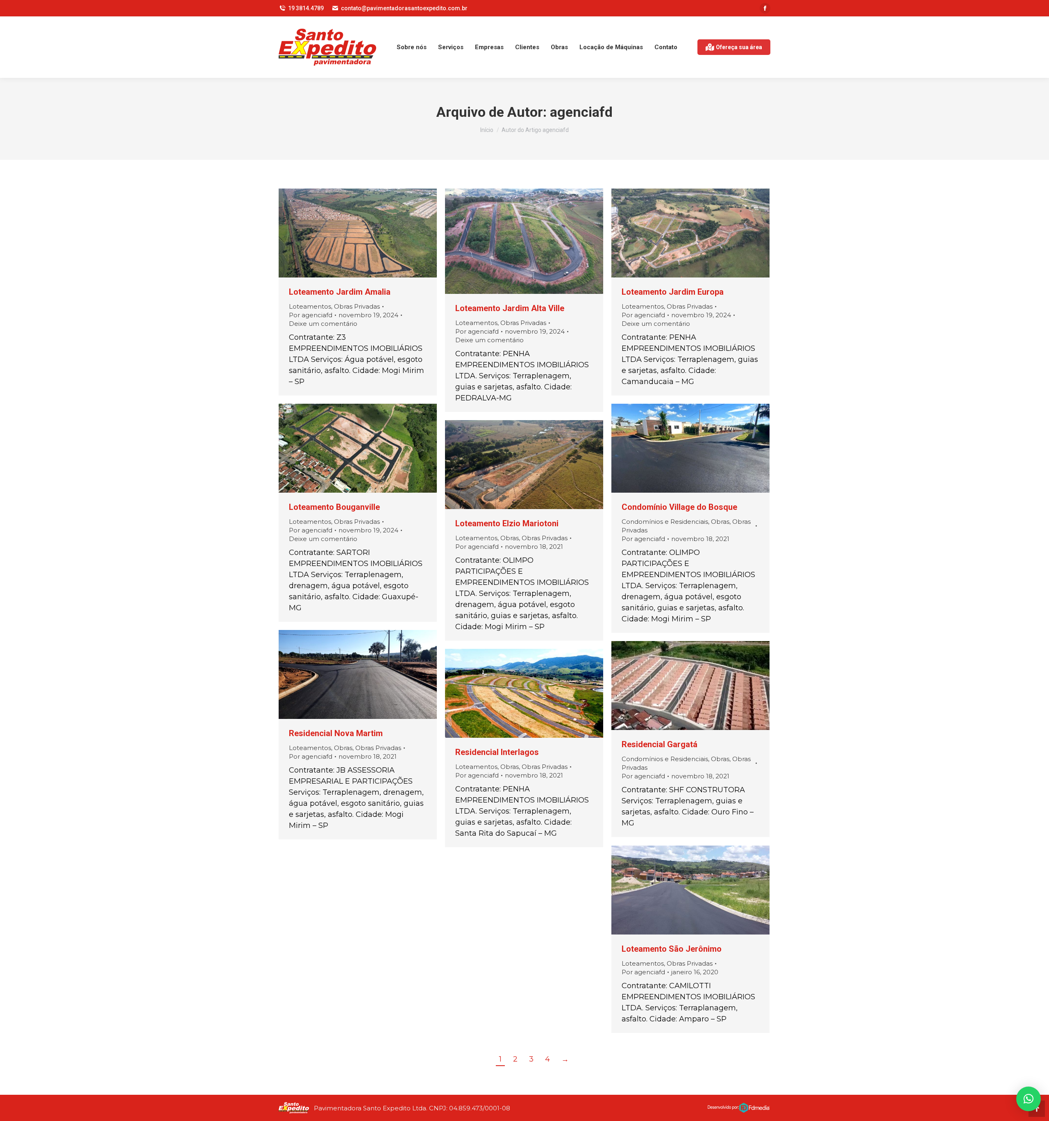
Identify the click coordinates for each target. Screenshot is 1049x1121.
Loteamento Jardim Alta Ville (509, 308)
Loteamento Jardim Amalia (340, 292)
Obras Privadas (357, 306)
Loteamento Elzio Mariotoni (507, 523)
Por (310, 315)
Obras (720, 521)
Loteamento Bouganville (334, 507)
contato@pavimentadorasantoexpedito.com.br (404, 8)
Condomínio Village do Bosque (679, 507)
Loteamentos (310, 306)
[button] (1028, 1099)
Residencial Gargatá (659, 744)
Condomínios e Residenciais (665, 521)
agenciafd (581, 112)
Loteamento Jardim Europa (673, 292)
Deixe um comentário (323, 323)
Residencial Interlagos (497, 752)
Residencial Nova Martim (336, 733)
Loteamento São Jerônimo (672, 949)
